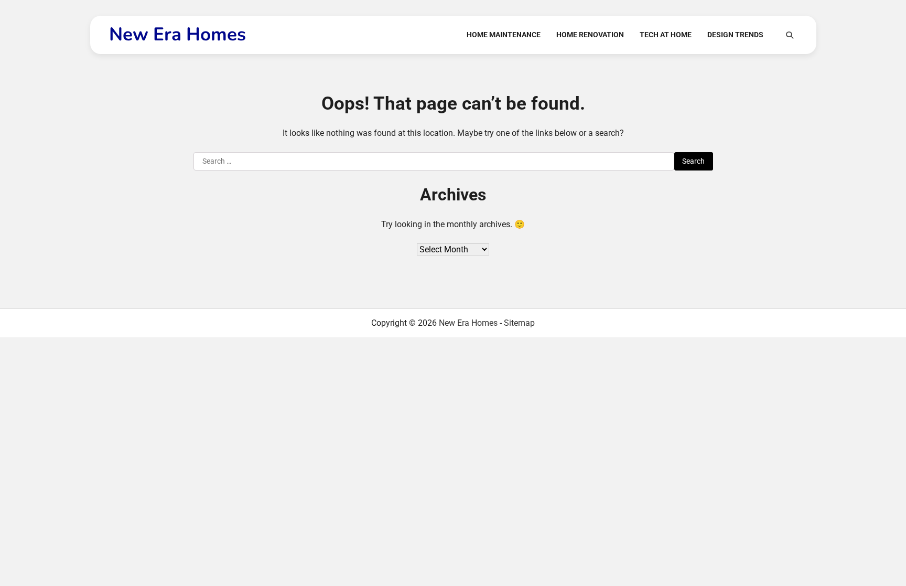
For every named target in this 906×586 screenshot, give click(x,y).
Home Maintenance (504, 34)
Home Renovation (590, 34)
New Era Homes (177, 34)
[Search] (789, 35)
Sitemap (519, 323)
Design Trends (735, 34)
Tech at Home (666, 34)
